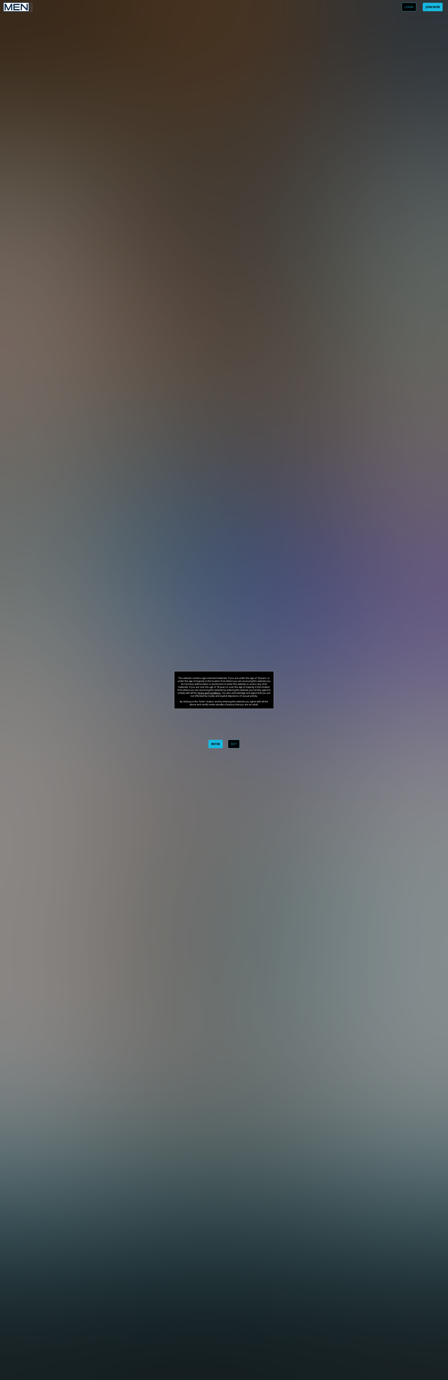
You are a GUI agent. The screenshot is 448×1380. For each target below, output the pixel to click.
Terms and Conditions (209, 692)
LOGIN (409, 7)
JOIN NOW (433, 7)
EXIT (234, 744)
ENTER (215, 744)
